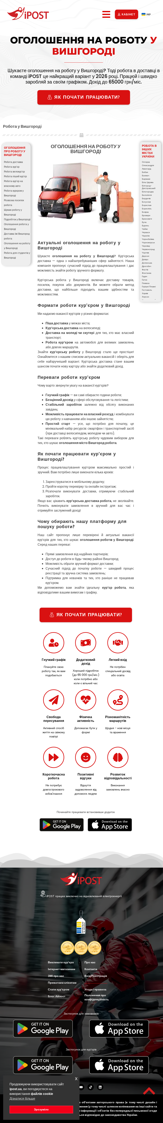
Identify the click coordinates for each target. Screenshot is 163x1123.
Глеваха (145, 283)
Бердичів (146, 198)
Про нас (89, 962)
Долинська (147, 262)
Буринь (145, 225)
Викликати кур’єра (61, 962)
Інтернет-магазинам (61, 969)
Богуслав (146, 201)
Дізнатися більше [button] (22, 1098)
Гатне (144, 279)
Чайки (145, 228)
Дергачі (145, 256)
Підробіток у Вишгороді (17, 219)
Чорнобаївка (148, 239)
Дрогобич (146, 266)
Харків (145, 293)
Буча (144, 222)
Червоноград (148, 249)
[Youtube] (81, 1087)
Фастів (145, 269)
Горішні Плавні (149, 286)
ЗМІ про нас (56, 976)
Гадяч (144, 276)
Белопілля (147, 195)
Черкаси (146, 232)
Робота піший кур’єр (15, 176)
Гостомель (147, 289)
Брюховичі (147, 218)
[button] (106, 14)
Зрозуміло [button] (41, 1109)
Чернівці (146, 245)
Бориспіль (146, 208)
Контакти (90, 969)
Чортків (145, 252)
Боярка (145, 212)
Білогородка (148, 191)
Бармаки (146, 178)
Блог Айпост (56, 996)
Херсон (145, 296)
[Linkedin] (100, 1087)
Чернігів (145, 235)
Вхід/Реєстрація (95, 976)
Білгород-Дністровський (148, 187)
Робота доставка (13, 162)
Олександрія (148, 165)
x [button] (76, 1078)
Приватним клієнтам (62, 982)
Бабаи (145, 172)
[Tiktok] (90, 1087)
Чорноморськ (148, 242)
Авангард (146, 168)
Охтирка (146, 161)
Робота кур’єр (11, 166)
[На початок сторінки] (149, 1091)
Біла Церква (147, 182)
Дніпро (145, 259)
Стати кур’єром (58, 989)
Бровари (146, 215)
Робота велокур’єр (14, 171)
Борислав (146, 205)
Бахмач (145, 175)
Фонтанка (146, 273)
